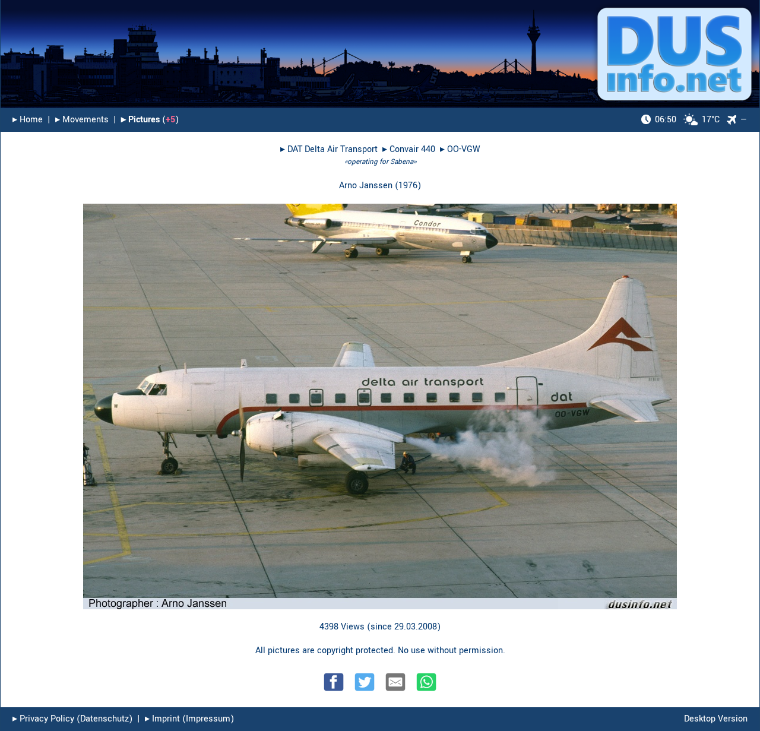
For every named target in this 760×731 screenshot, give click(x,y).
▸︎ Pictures (140, 119)
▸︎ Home (27, 119)
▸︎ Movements (82, 119)
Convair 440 (412, 149)
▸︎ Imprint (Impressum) (189, 719)
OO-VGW (463, 149)
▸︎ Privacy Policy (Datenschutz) (72, 719)
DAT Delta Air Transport (332, 149)
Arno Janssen (365, 185)
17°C (687, 119)
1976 (407, 185)
